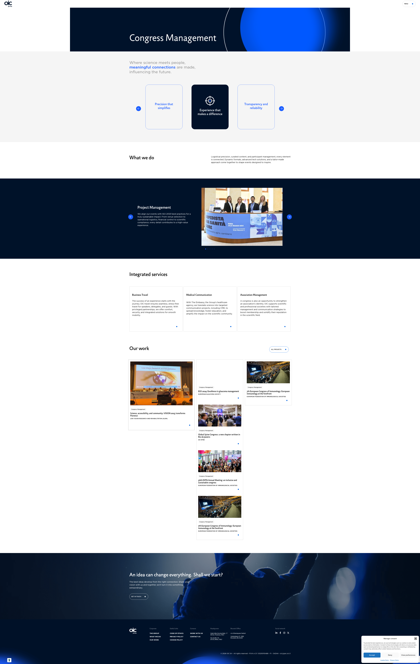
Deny (390, 655)
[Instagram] (284, 633)
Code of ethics (176, 633)
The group (154, 633)
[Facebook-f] (280, 633)
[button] (416, 639)
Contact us (195, 637)
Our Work (154, 640)
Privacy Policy (394, 660)
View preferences (408, 655)
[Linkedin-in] (276, 633)
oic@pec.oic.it (285, 653)
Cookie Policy (384, 660)
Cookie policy (176, 640)
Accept (372, 655)
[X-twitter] (288, 633)
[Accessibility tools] (9, 660)
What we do (155, 637)
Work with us (196, 633)
